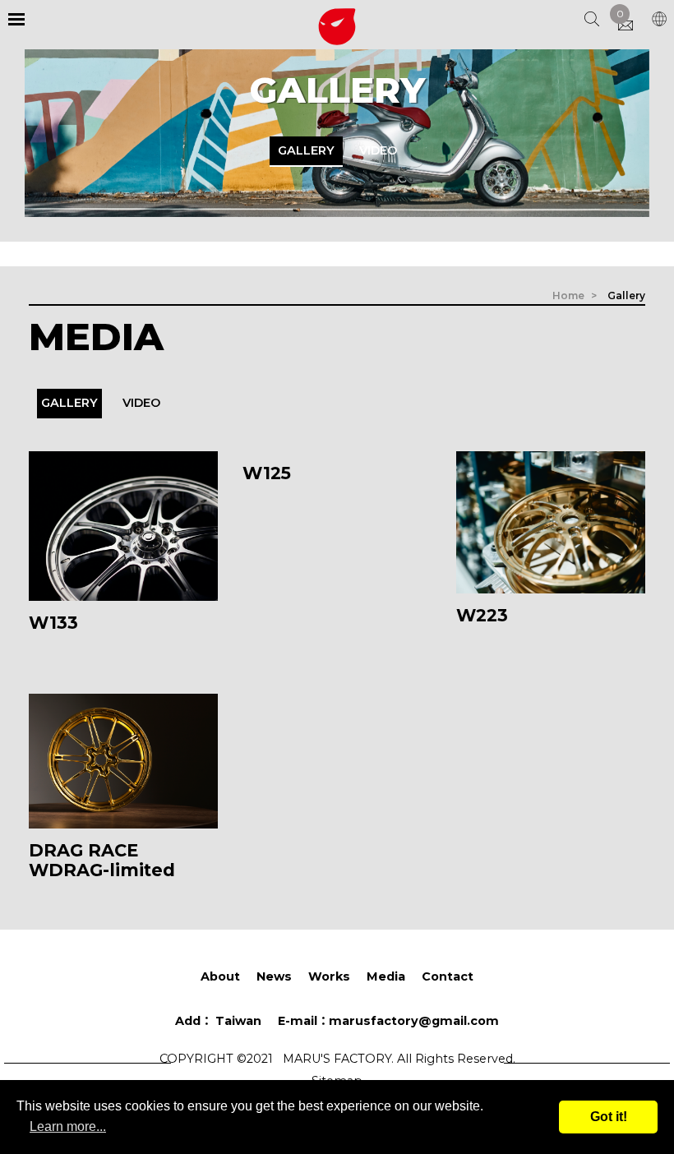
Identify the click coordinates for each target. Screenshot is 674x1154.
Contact (447, 976)
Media (386, 976)
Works (329, 976)
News (274, 976)
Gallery (306, 150)
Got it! (608, 1117)
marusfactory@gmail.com (388, 1020)
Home (568, 295)
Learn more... (68, 1126)
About (220, 976)
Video (378, 150)
